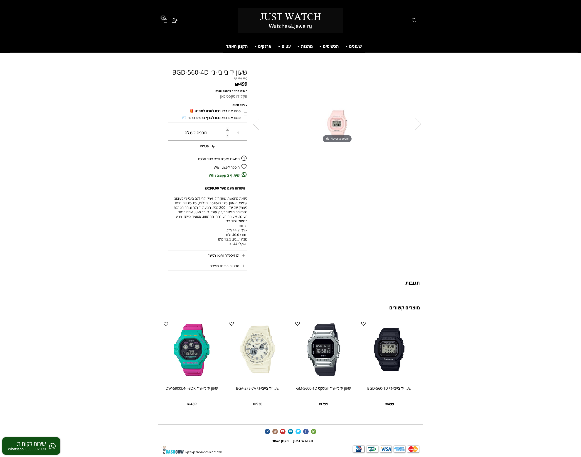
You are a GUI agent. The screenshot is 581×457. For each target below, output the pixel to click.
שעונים (355, 46)
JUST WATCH (303, 441)
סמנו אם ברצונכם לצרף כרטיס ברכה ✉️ (211, 117)
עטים (286, 46)
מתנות (306, 46)
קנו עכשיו (207, 145)
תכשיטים (330, 46)
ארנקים (264, 46)
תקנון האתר (237, 46)
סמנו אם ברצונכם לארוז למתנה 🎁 (215, 111)
